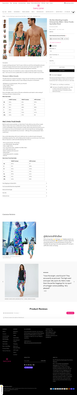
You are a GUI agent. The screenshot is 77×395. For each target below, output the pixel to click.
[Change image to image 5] (5, 20)
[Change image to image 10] (5, 46)
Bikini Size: (52, 48)
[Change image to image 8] (5, 36)
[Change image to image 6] (5, 26)
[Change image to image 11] (5, 51)
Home (4, 16)
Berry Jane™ (52, 29)
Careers (4, 334)
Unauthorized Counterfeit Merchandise (6, 337)
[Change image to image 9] (5, 41)
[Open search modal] (3, 12)
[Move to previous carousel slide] (71, 207)
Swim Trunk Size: (54, 54)
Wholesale (5, 341)
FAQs (14, 335)
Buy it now (61, 70)
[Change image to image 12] (5, 57)
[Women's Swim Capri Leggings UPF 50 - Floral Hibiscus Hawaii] (21, 280)
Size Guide (5, 344)
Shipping (59, 75)
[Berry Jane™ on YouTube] (33, 365)
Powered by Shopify (6, 390)
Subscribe (43, 360)
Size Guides (16, 337)
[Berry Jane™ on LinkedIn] (28, 365)
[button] (61, 46)
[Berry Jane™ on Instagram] (26, 365)
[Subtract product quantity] (51, 63)
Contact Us (48, 337)
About (4, 331)
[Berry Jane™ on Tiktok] (32, 365)
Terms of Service (6, 350)
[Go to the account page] (71, 12)
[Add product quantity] (54, 63)
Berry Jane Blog (6, 346)
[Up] (5, 19)
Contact (15, 354)
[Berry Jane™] (38, 7)
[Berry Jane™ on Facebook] (24, 365)
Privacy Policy (6, 348)
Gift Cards (15, 350)
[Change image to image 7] (5, 31)
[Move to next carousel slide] (73, 207)
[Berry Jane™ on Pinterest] (30, 365)
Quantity (51, 60)
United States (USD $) (70, 3)
